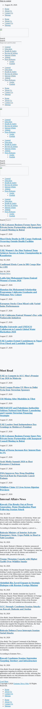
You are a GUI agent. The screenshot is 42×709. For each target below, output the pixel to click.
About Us (8, 11)
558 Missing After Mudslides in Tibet (17, 399)
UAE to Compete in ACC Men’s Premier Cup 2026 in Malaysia (19, 377)
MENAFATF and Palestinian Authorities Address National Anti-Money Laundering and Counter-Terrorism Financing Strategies (20, 412)
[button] (4, 681)
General (7, 47)
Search (2, 38)
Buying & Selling (11, 53)
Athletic (7, 57)
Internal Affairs (10, 55)
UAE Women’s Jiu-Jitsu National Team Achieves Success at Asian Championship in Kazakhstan (21, 253)
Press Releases (10, 59)
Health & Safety (11, 51)
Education (8, 49)
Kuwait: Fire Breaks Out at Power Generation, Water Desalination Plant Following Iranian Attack (18, 507)
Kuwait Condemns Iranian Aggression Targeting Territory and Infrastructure (18, 659)
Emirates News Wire (21, 684)
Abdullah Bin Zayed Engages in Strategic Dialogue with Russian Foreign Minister (20, 584)
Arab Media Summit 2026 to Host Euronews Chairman (16, 462)
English (12, 64)
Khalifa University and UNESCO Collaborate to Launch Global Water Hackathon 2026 (17, 329)
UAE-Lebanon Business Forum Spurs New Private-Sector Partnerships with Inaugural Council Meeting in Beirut (20, 227)
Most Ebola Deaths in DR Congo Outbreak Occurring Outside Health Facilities (20, 240)
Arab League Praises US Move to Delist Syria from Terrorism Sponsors (19, 388)
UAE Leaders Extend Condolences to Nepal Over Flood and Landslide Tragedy (21, 342)
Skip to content (5, 1)
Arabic (11, 62)
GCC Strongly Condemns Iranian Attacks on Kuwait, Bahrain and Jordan (20, 607)
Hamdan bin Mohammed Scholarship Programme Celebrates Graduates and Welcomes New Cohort (18, 292)
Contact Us (9, 13)
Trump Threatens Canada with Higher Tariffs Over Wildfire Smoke (18, 560)
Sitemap (8, 15)
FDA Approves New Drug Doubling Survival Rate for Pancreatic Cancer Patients (17, 475)
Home (7, 9)
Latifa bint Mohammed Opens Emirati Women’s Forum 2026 (18, 279)
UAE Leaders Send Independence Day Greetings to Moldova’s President (18, 425)
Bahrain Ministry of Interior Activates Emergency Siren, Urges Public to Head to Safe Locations (20, 535)
